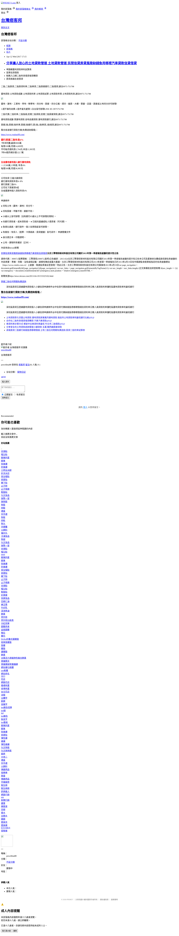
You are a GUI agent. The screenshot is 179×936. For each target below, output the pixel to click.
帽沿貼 (4, 454)
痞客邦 (22, 365)
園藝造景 (5, 626)
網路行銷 (5, 795)
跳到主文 (5, 27)
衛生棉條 (5, 788)
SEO (3, 676)
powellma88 (6, 350)
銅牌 (3, 701)
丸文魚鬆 (5, 747)
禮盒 (3, 511)
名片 (8, 52)
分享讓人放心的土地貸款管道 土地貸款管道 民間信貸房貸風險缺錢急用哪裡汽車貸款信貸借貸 (71, 63)
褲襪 (3, 741)
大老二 (4, 757)
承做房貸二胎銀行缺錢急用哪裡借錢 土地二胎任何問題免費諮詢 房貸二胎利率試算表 (45, 330)
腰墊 (3, 648)
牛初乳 (4, 608)
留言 (27, 365)
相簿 (8, 46)
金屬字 (4, 704)
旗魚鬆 (4, 502)
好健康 (4, 595)
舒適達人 (5, 791)
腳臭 (3, 461)
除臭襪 (4, 464)
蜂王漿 (4, 604)
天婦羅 (4, 527)
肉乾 (3, 520)
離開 (15, 931)
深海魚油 (5, 611)
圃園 (3, 819)
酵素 (3, 614)
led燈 (3, 710)
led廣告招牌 (6, 707)
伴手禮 (4, 514)
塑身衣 (4, 822)
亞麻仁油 (5, 601)
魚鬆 (3, 505)
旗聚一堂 (5, 498)
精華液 (4, 806)
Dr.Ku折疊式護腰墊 (10, 639)
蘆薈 (3, 803)
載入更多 (5, 382)
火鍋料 (4, 530)
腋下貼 (4, 483)
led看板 (4, 722)
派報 (3, 695)
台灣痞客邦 (11, 20)
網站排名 (5, 674)
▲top (3, 376)
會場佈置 (5, 688)
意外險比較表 (7, 620)
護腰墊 (4, 652)
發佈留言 (5, 398)
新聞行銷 (5, 800)
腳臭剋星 (5, 458)
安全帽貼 (5, 476)
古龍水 (4, 816)
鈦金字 (4, 719)
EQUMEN (5, 828)
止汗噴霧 (5, 489)
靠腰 (3, 645)
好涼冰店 (5, 473)
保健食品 (5, 598)
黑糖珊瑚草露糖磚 (9, 664)
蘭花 (3, 636)
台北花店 (5, 692)
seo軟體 (4, 670)
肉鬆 (3, 508)
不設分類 (22, 40)
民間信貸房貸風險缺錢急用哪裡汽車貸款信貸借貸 (24, 253)
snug (3, 554)
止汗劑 (4, 486)
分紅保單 (5, 623)
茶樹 (3, 809)
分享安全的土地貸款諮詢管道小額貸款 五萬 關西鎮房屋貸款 (34, 327)
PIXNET (70, 900)
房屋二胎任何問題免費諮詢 (13, 281)
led (2, 713)
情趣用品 (5, 769)
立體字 (4, 698)
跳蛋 (3, 776)
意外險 (4, 617)
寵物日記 (21, 372)
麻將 (3, 754)
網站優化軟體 (7, 667)
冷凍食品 (5, 536)
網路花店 (5, 682)
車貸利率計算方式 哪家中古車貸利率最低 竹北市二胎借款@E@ (35, 324)
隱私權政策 (104, 900)
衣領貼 (4, 451)
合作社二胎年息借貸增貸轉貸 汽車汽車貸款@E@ (29, 321)
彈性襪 (4, 738)
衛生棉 (4, 785)
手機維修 (5, 782)
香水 (3, 813)
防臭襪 (4, 467)
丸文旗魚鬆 (6, 751)
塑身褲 (4, 825)
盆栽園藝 (5, 630)
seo (2, 797)
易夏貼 (4, 480)
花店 (3, 679)
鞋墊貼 (4, 492)
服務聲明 (114, 900)
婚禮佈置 (5, 685)
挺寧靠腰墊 (6, 642)
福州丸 (4, 533)
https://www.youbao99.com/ (13, 134)
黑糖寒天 (5, 661)
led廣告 (4, 716)
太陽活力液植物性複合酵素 (13, 658)
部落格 (9, 49)
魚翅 (3, 539)
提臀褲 (4, 831)
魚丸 (3, 524)
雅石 (3, 633)
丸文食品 (5, 495)
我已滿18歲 (6, 931)
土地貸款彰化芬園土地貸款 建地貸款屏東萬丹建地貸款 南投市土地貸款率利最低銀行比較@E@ (50, 317)
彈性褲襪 (5, 744)
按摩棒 (4, 773)
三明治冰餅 (6, 470)
